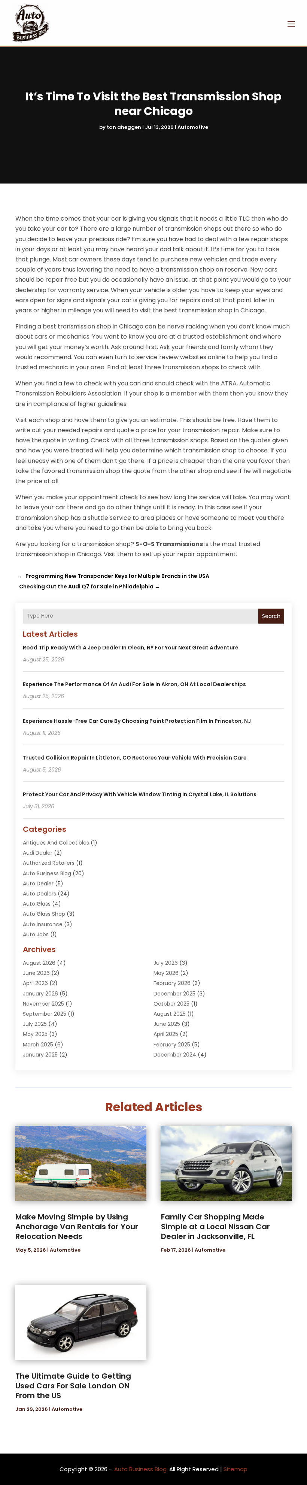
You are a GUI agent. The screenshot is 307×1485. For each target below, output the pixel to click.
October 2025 (171, 1003)
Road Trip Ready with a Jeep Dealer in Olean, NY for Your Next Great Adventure (130, 647)
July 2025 (35, 1024)
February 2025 (172, 1044)
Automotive (192, 127)
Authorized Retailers (49, 863)
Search (271, 616)
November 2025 (43, 1003)
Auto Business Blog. (141, 1469)
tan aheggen (124, 127)
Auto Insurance (43, 924)
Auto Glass (37, 903)
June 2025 (167, 1024)
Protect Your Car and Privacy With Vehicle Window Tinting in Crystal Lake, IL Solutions (139, 794)
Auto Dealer (38, 883)
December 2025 (174, 993)
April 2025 (166, 1034)
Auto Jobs (36, 934)
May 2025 (35, 1034)
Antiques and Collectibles (56, 842)
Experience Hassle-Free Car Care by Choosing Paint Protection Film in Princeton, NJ (137, 721)
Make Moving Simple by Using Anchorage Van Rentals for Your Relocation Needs (76, 1227)
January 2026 (40, 993)
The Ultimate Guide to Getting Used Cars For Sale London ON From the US (73, 1386)
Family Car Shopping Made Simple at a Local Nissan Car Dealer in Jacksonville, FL (215, 1227)
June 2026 (36, 973)
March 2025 (38, 1044)
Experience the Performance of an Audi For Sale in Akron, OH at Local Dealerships (134, 684)
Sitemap (235, 1469)
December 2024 (175, 1054)
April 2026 (35, 983)
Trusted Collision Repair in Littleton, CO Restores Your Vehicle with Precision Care (135, 757)
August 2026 (39, 963)
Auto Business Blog (47, 873)
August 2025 (170, 1014)
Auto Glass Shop (44, 914)
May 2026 (166, 973)
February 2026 (172, 983)
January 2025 (40, 1054)
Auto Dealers (39, 893)
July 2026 (166, 963)
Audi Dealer (37, 853)
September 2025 (44, 1014)
